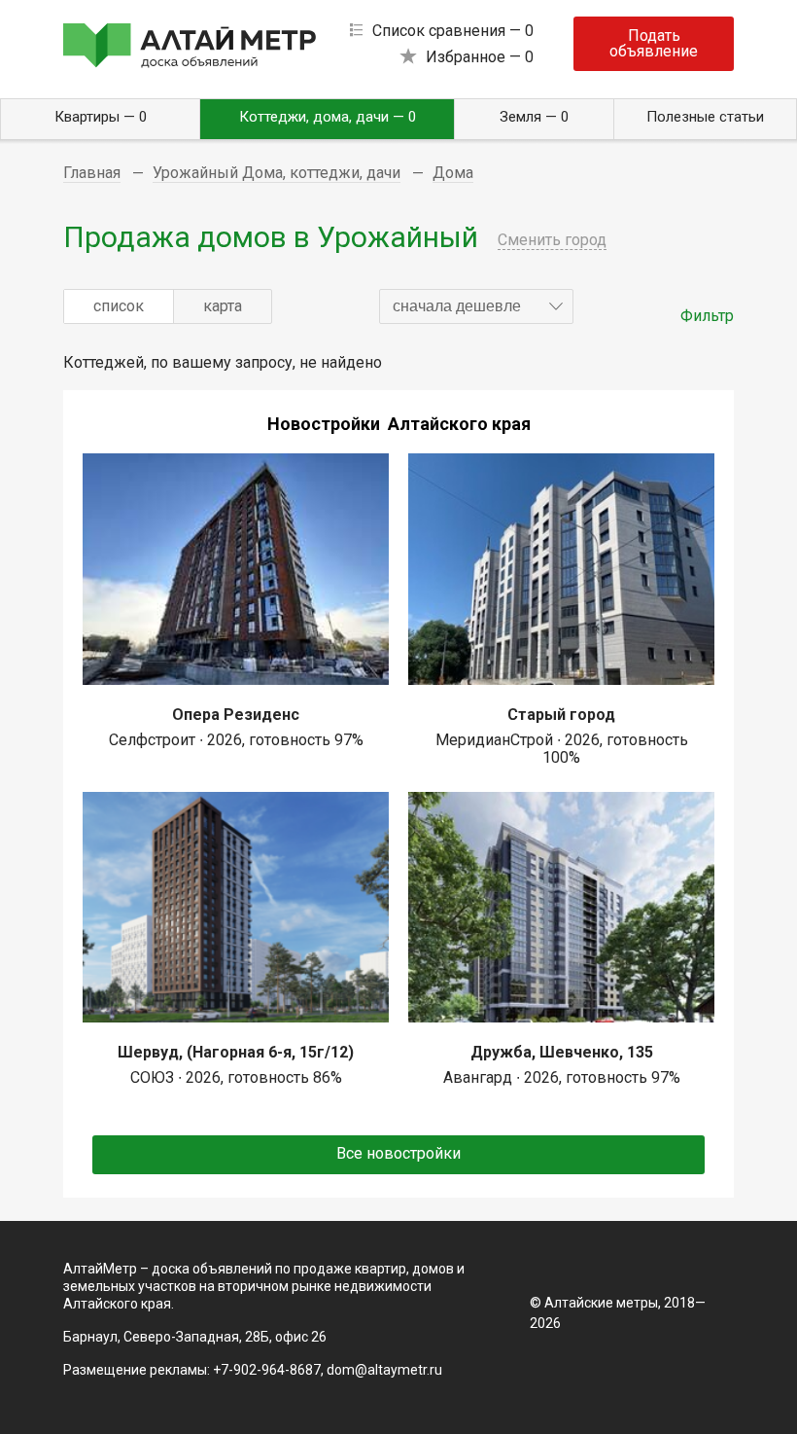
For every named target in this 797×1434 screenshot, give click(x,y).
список (118, 306)
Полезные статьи (705, 116)
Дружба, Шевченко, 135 (561, 1052)
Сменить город (552, 240)
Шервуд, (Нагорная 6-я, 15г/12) (236, 1052)
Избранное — (480, 57)
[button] (476, 306)
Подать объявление (653, 43)
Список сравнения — (453, 30)
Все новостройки (398, 1153)
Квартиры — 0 (100, 116)
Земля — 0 (534, 116)
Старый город (561, 714)
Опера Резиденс (235, 714)
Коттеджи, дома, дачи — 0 (327, 116)
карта (222, 306)
